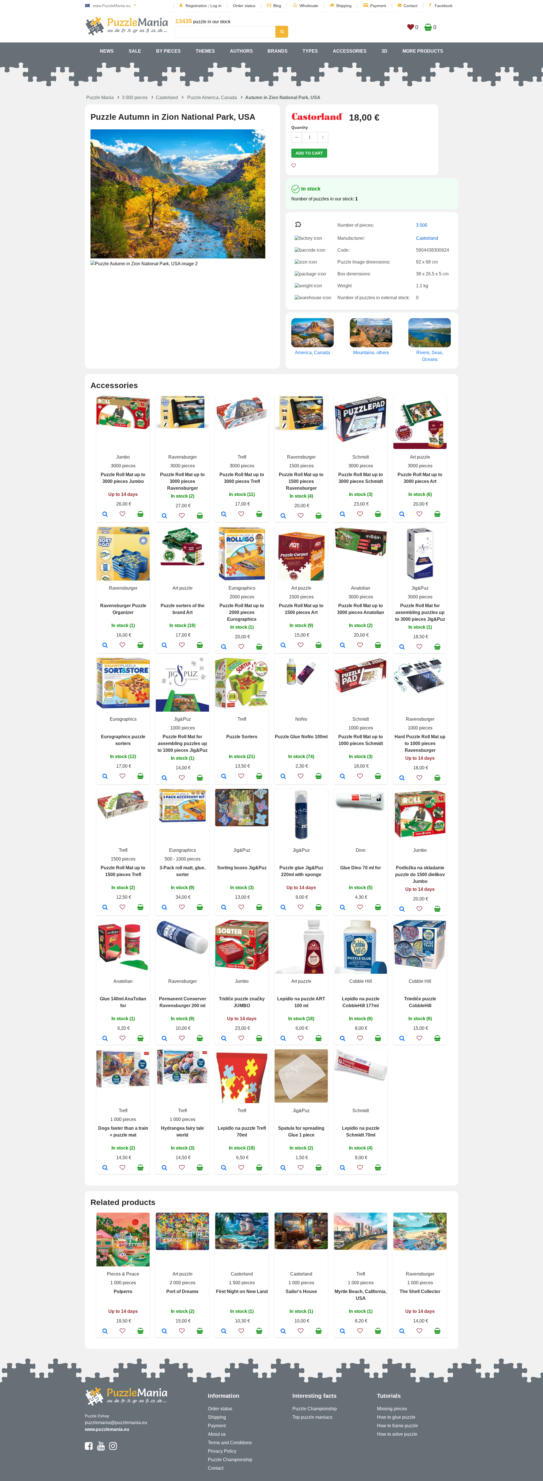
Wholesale (308, 5)
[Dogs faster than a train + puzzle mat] (105, 1168)
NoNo (301, 719)
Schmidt (360, 457)
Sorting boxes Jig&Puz (242, 867)
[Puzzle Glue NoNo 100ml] (283, 776)
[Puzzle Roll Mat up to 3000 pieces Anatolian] (342, 645)
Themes (205, 51)
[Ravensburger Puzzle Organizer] (105, 645)
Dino (360, 850)
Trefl (242, 457)
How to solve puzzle (397, 1434)
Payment (378, 5)
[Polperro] (105, 1331)
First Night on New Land (242, 1291)
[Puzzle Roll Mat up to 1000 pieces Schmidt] (342, 776)
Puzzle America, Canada (212, 97)
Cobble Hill (360, 981)
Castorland (167, 97)
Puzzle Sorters (241, 736)
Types (310, 51)
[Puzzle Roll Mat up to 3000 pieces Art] (402, 514)
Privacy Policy (222, 1451)
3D (384, 51)
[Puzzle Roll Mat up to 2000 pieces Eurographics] (224, 647)
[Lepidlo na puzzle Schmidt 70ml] (342, 1168)
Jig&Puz (419, 588)
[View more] (123, 427)
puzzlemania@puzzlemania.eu (116, 1422)
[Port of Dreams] (164, 1331)
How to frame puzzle (397, 1425)
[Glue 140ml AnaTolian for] (105, 1039)
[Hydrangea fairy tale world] (164, 1168)
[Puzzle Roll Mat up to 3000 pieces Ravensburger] (164, 516)
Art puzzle (420, 457)
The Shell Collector (420, 1291)
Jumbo (123, 457)
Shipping (344, 5)
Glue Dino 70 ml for (360, 867)
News (107, 51)
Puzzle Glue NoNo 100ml (301, 736)
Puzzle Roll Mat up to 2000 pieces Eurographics (241, 612)
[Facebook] (88, 1448)
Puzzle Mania (100, 97)
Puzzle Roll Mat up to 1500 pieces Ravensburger (301, 481)
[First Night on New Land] (224, 1331)
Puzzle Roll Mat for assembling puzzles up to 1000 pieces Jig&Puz (183, 743)
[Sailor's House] (283, 1331)
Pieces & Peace (123, 1274)
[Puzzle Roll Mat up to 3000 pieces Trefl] (224, 514)
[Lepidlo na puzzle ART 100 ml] (283, 1039)
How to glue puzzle (396, 1417)
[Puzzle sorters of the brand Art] (164, 645)
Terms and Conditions (230, 1442)
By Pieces (168, 51)
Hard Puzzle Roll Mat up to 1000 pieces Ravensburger (420, 743)
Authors (241, 51)
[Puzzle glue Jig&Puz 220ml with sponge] (283, 907)
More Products (422, 51)
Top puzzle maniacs (312, 1417)
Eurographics (242, 588)
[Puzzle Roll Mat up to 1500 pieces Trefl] (105, 907)
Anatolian (360, 588)
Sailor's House (301, 1291)
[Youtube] (101, 1448)
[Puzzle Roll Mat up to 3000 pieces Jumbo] (105, 514)
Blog (277, 5)
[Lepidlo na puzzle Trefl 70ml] (224, 1168)
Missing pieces (392, 1408)
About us (217, 1434)
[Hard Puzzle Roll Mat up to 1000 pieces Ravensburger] (402, 778)
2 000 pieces (182, 1282)
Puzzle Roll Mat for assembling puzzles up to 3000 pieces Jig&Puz (420, 612)
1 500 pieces (242, 1282)
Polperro (123, 1291)
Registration (196, 5)
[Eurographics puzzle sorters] (105, 776)
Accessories (350, 51)
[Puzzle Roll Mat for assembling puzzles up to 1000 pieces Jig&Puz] (164, 778)
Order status (244, 5)
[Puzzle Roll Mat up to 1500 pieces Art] (283, 645)
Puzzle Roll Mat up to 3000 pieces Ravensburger (182, 481)
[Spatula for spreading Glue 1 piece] (283, 1168)
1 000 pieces (123, 1119)
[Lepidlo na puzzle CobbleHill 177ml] (342, 1039)
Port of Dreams (182, 1291)
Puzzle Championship (230, 1459)
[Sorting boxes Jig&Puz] (224, 907)
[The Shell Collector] (402, 1331)
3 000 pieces (135, 97)
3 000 (421, 225)
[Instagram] (113, 1448)
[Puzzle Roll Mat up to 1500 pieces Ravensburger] (283, 516)
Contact (410, 5)
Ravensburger (182, 457)
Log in (215, 5)
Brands (278, 51)
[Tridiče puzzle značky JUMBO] (224, 1039)
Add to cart (309, 153)
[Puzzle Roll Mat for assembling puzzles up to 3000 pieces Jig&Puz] (402, 647)
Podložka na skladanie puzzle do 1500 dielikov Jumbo (420, 874)
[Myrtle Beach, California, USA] (342, 1331)
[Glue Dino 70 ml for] (342, 907)
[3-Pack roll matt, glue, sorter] (164, 907)
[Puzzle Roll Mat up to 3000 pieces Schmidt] (342, 514)
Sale (135, 51)
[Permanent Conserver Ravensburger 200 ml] (164, 1039)
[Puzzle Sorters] (224, 776)
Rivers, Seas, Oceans (429, 356)
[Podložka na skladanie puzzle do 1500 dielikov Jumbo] (402, 909)
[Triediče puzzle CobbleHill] (402, 1039)
